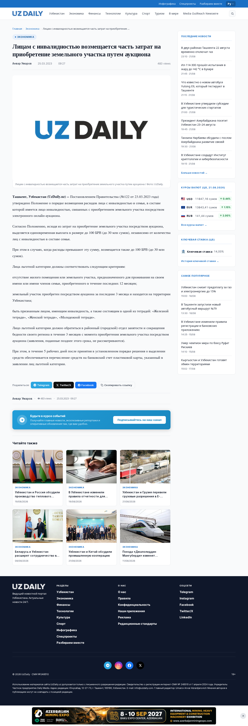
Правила (124, 598)
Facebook (87, 385)
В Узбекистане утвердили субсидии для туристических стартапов (205, 105)
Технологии (113, 13)
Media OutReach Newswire (200, 13)
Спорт (146, 13)
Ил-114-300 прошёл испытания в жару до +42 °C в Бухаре (203, 67)
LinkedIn (186, 617)
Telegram (43, 385)
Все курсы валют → (194, 224)
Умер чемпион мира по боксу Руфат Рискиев (205, 345)
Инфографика (167, 3)
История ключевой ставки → (200, 261)
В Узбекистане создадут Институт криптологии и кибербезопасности (204, 157)
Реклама (124, 617)
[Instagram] (118, 665)
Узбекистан (57, 13)
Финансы (94, 13)
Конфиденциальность (134, 605)
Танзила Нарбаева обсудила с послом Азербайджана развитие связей (206, 140)
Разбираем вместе (211, 3)
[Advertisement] (124, 715)
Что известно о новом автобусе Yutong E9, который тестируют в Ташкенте (203, 86)
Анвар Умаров (22, 63)
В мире (173, 13)
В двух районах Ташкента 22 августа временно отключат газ (205, 50)
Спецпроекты (187, 3)
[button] (232, 13)
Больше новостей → (194, 172)
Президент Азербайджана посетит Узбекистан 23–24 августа (204, 122)
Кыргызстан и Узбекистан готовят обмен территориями (204, 362)
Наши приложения (131, 611)
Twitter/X (65, 385)
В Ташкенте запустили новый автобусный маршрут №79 (201, 306)
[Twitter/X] (140, 665)
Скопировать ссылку (118, 385)
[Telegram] (108, 665)
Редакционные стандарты (137, 624)
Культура (131, 13)
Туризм (159, 13)
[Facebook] (129, 665)
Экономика (76, 13)
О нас (122, 592)
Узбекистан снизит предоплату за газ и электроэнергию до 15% (206, 289)
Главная (17, 28)
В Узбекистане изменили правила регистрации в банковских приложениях (204, 326)
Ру (229, 4)
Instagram (187, 598)
